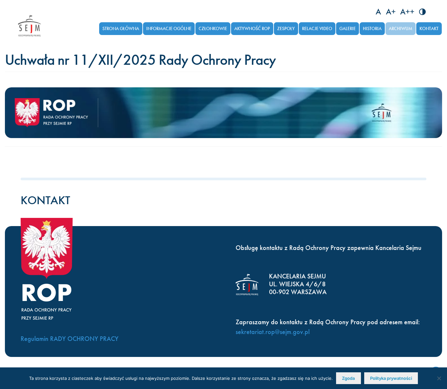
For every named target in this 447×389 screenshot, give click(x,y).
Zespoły (286, 28)
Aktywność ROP (252, 28)
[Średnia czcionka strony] (391, 12)
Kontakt (429, 28)
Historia (372, 28)
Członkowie (213, 28)
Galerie (347, 28)
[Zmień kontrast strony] (422, 12)
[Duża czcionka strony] (407, 12)
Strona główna (120, 28)
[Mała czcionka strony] (378, 12)
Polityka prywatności (391, 378)
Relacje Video (317, 28)
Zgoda (348, 378)
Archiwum (400, 28)
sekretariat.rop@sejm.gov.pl (273, 332)
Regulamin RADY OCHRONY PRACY (69, 339)
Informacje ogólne (168, 28)
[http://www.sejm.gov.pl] (29, 26)
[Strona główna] (56, 113)
